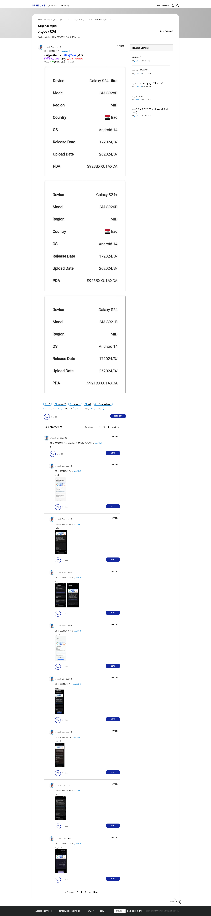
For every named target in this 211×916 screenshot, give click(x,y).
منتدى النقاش (52, 5)
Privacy (90, 911)
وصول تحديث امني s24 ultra (147, 83)
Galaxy (136, 57)
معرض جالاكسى (65, 5)
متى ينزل (137, 96)
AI (49, 404)
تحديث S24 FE (139, 70)
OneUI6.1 (77, 404)
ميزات (100, 408)
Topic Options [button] (166, 31)
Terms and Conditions (69, 911)
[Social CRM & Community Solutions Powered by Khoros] (175, 901)
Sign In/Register (163, 5)
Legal (103, 911)
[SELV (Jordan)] (38, 5)
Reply (113, 453)
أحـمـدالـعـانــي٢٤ (105, 404)
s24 (89, 404)
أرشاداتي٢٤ (53, 408)
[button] (122, 46)
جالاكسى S (66, 51)
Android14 (62, 404)
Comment (118, 416)
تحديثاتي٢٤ (69, 408)
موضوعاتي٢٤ (85, 408)
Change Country (134, 911)
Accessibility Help (44, 911)
